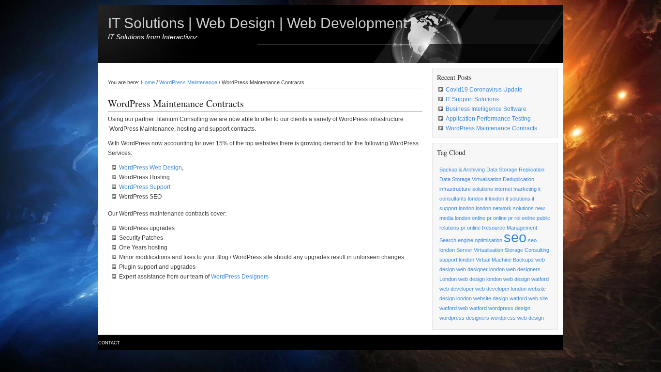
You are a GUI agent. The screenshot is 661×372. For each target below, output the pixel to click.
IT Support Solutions (472, 99)
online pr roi (506, 218)
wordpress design (509, 308)
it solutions (518, 199)
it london (494, 199)
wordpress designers (464, 318)
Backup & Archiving (462, 169)
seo (515, 237)
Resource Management (509, 228)
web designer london (480, 269)
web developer (456, 289)
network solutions (513, 208)
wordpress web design (517, 318)
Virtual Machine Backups (505, 260)
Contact (109, 343)
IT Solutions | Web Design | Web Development (257, 23)
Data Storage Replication (515, 169)
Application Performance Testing (488, 118)
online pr (482, 218)
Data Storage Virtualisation (470, 179)
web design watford (526, 279)
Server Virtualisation (479, 250)
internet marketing (516, 189)
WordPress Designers (240, 276)
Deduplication (518, 179)
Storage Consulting (527, 250)
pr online (471, 228)
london (483, 208)
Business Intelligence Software (486, 109)
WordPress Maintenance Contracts (491, 128)
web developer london (500, 289)
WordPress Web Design (150, 167)
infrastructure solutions (466, 189)
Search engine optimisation (470, 240)
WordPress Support (144, 187)
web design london (480, 279)
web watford (472, 308)
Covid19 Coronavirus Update (484, 89)
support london (456, 260)
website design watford (500, 298)
